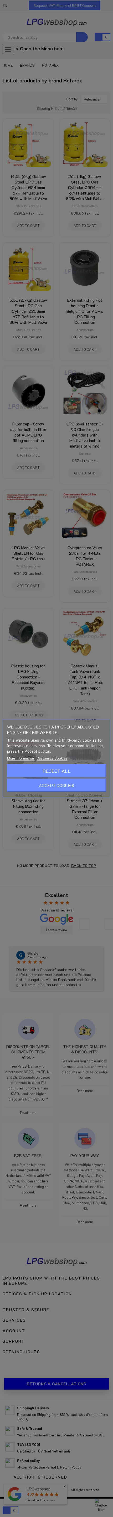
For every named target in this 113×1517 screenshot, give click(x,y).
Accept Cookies (56, 785)
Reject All (57, 771)
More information (21, 758)
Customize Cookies (52, 758)
